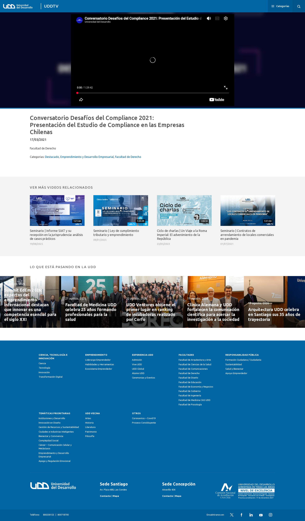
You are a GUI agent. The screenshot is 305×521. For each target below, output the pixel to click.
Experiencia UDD (142, 355)
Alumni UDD (138, 373)
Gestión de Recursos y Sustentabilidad (59, 427)
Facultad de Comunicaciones (193, 369)
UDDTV (51, 6)
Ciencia (42, 363)
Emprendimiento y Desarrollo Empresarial (87, 156)
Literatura (90, 427)
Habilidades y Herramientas (99, 364)
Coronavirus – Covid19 (144, 418)
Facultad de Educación (190, 382)
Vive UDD (137, 364)
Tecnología (44, 367)
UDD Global (138, 369)
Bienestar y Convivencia (51, 436)
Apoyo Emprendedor (236, 373)
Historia (89, 422)
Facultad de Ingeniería (190, 395)
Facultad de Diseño (188, 377)
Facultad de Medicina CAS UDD (194, 400)
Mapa (116, 496)
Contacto (105, 496)
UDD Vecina (92, 413)
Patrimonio (91, 431)
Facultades (186, 355)
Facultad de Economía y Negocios (196, 386)
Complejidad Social (48, 440)
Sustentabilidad (233, 364)
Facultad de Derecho (128, 156)
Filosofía (89, 436)
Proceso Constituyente (144, 422)
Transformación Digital (50, 376)
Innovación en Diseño (50, 422)
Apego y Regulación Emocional (54, 461)
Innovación (44, 372)
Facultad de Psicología (190, 404)
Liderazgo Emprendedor (98, 360)
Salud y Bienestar (234, 369)
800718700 (63, 514)
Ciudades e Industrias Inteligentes (56, 431)
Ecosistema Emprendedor (98, 369)
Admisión (137, 360)
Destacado (52, 156)
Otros (136, 413)
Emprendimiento (96, 355)
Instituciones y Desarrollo (52, 418)
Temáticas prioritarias (54, 413)
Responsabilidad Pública (242, 355)
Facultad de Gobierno (190, 391)
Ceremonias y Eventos (143, 377)
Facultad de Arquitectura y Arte (195, 360)
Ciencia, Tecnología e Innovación (53, 357)
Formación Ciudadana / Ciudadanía (243, 360)
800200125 (48, 514)
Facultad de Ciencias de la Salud (195, 364)
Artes (88, 418)
